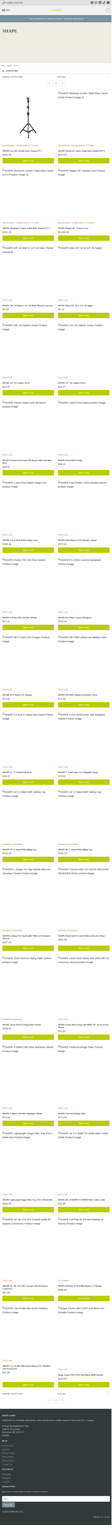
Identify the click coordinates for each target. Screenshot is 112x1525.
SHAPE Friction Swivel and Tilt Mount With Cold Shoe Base (27, 461)
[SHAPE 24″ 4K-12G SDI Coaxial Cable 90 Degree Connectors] (28, 1247)
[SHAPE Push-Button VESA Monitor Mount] (84, 506)
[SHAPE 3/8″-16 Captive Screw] (28, 349)
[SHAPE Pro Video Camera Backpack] (84, 583)
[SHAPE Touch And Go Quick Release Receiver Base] (84, 897)
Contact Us (7, 1464)
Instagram (6, 1478)
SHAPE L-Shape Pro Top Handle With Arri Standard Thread (26, 937)
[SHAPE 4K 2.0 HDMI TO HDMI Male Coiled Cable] (84, 1161)
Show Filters (12, 71)
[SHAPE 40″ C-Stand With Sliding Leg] (84, 815)
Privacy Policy (8, 1453)
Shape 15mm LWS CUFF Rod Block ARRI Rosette (80, 1375)
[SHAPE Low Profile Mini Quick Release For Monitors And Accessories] (28, 1332)
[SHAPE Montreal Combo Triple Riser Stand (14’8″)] (84, 117)
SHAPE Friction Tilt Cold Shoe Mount (19, 618)
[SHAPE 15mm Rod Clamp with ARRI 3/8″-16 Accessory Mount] (84, 986)
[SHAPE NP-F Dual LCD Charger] (28, 661)
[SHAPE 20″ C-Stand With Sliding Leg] (28, 815)
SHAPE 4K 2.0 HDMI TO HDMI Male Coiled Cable (81, 1200)
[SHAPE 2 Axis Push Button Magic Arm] (28, 506)
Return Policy (8, 1457)
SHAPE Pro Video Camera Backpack (75, 618)
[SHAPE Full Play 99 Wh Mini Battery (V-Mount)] (84, 1247)
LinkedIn (6, 1482)
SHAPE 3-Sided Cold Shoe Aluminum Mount (22, 1113)
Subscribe (8, 1505)
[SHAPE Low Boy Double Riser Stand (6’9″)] (28, 117)
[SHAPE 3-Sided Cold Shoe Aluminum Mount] (28, 1075)
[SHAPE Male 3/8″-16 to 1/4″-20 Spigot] (84, 271)
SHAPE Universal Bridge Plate (72, 1113)
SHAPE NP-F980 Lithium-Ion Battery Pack (77, 695)
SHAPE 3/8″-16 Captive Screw (16, 383)
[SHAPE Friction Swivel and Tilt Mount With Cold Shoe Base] (28, 426)
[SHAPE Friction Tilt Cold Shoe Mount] (28, 583)
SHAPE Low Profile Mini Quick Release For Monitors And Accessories (26, 1367)
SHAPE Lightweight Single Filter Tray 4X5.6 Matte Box (27, 1200)
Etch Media (105, 1517)
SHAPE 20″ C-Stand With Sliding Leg (19, 849)
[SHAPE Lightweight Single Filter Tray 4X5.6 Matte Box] (28, 1161)
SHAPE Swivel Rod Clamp (70, 460)
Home (3, 65)
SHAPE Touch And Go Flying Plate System (21, 1025)
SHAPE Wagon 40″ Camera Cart (73, 228)
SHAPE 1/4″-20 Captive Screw (72, 383)
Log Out (5, 1449)
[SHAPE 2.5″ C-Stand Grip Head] (28, 738)
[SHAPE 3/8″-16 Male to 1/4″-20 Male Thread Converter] (28, 271)
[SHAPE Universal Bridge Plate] (84, 1075)
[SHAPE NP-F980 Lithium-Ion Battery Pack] (84, 661)
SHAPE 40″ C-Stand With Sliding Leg (75, 849)
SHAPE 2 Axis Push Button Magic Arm (19, 540)
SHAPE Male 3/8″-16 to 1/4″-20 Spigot (75, 306)
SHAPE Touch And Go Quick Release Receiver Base (81, 936)
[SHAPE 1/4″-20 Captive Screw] (84, 349)
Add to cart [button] (28, 161)
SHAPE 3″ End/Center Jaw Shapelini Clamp (78, 772)
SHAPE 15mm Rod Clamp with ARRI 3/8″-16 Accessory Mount (83, 1026)
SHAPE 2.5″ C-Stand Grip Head (17, 772)
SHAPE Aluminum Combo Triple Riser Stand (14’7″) (26, 228)
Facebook (6, 1474)
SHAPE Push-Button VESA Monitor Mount (77, 540)
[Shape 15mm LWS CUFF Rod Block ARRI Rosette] (84, 1336)
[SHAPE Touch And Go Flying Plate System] (28, 986)
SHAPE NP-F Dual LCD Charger (17, 695)
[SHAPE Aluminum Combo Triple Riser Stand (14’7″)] (28, 194)
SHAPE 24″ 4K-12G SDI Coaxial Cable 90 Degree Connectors (25, 1287)
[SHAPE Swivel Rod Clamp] (84, 426)
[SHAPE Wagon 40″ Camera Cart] (84, 194)
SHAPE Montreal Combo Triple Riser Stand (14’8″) (81, 151)
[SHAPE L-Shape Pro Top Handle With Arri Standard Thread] (28, 897)
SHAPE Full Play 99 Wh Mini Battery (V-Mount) (80, 1286)
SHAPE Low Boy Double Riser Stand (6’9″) (22, 151)
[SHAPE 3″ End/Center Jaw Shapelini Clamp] (84, 738)
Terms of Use (8, 1460)
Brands (9, 65)
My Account (7, 1445)
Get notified (83, 1298)
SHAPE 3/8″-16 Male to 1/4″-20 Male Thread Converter (27, 306)
